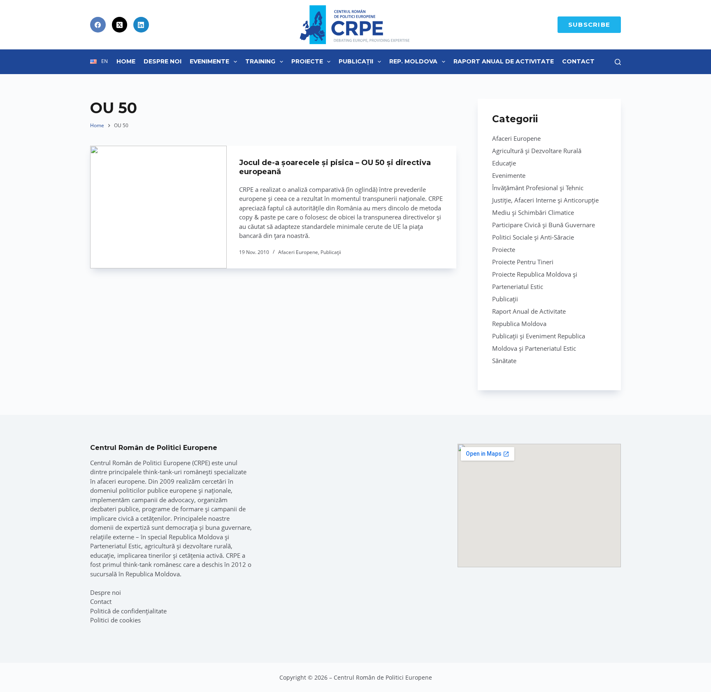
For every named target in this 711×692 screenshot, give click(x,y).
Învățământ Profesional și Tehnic (537, 188)
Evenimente (209, 61)
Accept (47, 666)
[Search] (618, 62)
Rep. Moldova (413, 61)
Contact (578, 61)
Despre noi (105, 592)
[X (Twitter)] (120, 25)
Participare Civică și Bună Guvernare (543, 225)
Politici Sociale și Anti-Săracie (533, 237)
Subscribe (589, 24)
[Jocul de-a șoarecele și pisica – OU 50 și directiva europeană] (158, 207)
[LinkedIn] (141, 25)
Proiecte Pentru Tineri (522, 262)
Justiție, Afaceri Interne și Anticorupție (545, 200)
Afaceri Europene (298, 252)
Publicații (356, 61)
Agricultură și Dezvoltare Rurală (536, 151)
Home (125, 61)
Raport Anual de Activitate (503, 61)
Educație (504, 163)
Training (260, 61)
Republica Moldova (519, 323)
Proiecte (307, 61)
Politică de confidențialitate (128, 611)
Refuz (99, 666)
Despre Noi (162, 61)
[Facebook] (98, 25)
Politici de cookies (115, 620)
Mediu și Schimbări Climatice (533, 212)
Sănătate (504, 360)
